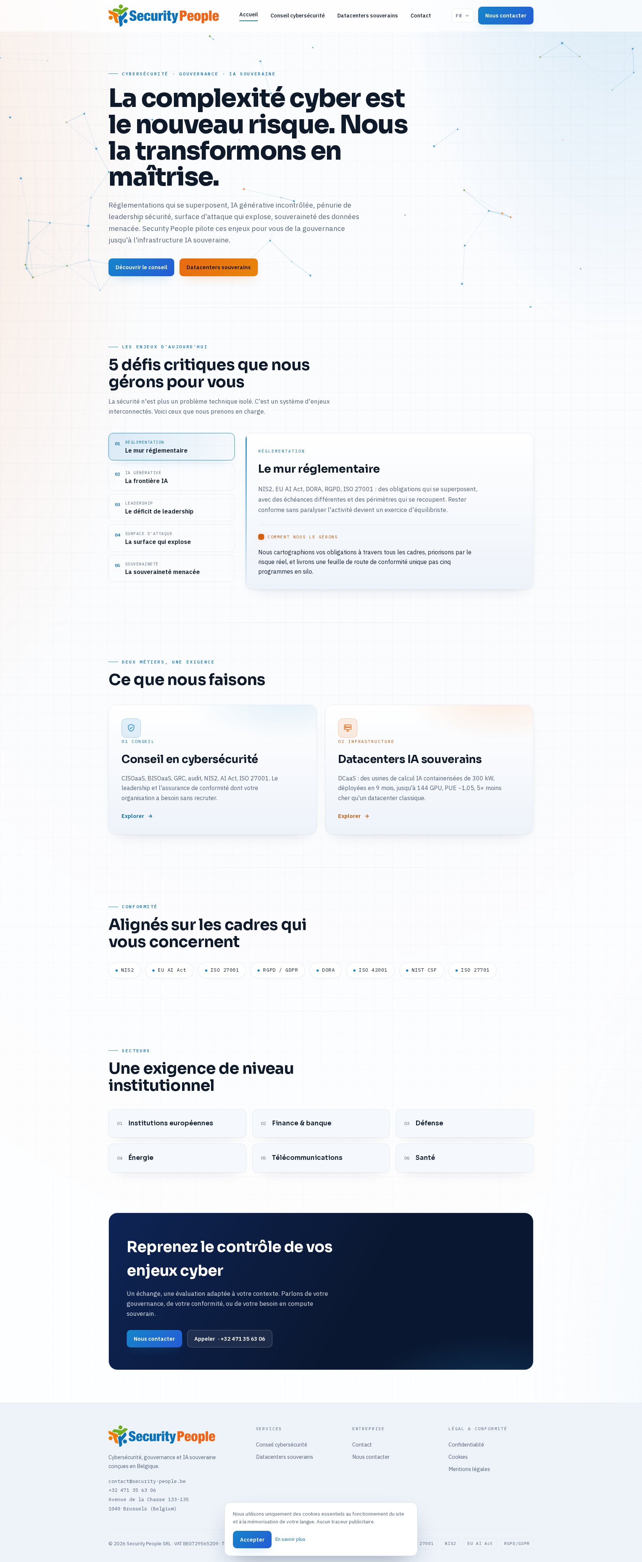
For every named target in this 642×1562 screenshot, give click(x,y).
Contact (421, 15)
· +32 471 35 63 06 (229, 1338)
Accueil (248, 14)
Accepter (252, 1539)
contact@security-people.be (147, 1481)
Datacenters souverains (367, 15)
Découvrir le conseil (141, 267)
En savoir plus (290, 1539)
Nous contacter (505, 15)
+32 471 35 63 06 (132, 1490)
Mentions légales (469, 1469)
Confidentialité (466, 1444)
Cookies (458, 1456)
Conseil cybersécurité (297, 15)
